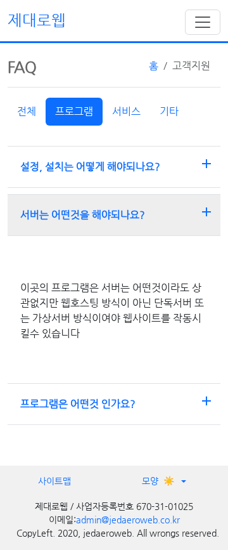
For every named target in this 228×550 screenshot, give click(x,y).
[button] (164, 481)
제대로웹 (37, 20)
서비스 (126, 111)
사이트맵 (54, 481)
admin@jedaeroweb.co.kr (128, 519)
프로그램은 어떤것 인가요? (117, 401)
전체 (26, 111)
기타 (169, 111)
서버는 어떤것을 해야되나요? (117, 212)
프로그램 (74, 111)
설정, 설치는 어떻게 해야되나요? (117, 164)
